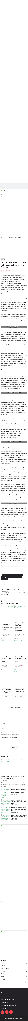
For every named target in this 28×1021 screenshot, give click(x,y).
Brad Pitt (10, 575)
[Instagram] (7, 1012)
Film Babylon (4, 577)
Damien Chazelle (18, 575)
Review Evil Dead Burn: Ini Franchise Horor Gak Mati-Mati (20, 659)
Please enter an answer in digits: (10, 737)
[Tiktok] (11, 1012)
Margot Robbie (12, 577)
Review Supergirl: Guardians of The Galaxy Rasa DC (20, 689)
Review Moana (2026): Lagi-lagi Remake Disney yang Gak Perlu (6, 690)
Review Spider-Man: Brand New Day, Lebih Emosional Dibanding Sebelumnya (19, 626)
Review (3, 259)
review (7, 546)
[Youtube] (2, 1012)
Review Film (4, 579)
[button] (14, 184)
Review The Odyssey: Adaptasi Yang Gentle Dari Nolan (7, 659)
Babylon (4, 575)
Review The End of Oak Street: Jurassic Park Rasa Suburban (7, 627)
